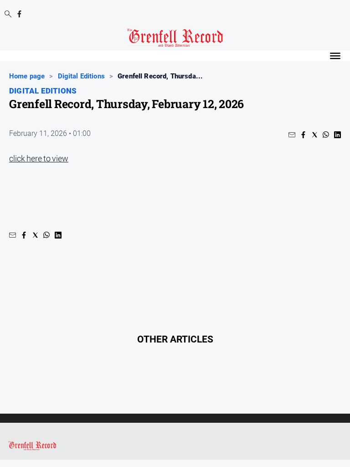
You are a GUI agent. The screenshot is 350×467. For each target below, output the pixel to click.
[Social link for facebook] (19, 13)
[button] (291, 134)
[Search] (8, 14)
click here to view (38, 158)
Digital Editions (81, 76)
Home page (27, 76)
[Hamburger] (335, 56)
